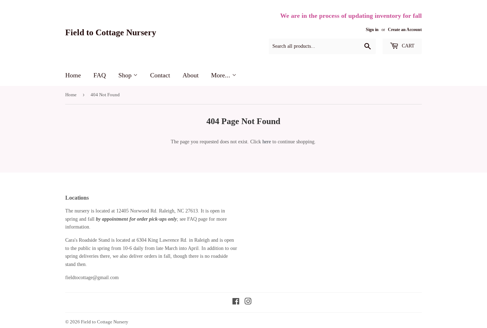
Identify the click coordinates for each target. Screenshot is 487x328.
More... (221, 75)
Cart (407, 45)
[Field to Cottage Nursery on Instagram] (248, 302)
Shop (125, 75)
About (191, 75)
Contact (160, 75)
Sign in (372, 29)
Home (73, 75)
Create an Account (405, 29)
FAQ (99, 75)
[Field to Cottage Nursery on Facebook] (236, 302)
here (266, 141)
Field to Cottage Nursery (110, 32)
